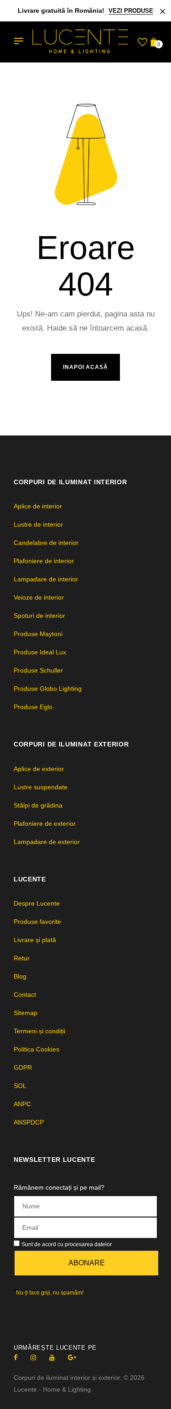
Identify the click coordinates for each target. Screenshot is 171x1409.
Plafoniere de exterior (45, 823)
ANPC (22, 1104)
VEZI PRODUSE (131, 10)
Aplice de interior (38, 506)
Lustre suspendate (40, 787)
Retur (22, 958)
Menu (21, 42)
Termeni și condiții (39, 1031)
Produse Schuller (38, 670)
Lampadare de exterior (47, 841)
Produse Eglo (33, 706)
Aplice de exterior (39, 768)
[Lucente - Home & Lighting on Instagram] (33, 1357)
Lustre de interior (38, 524)
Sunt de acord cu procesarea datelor (66, 1244)
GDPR (23, 1067)
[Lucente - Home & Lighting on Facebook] (15, 1357)
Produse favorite (37, 921)
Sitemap (25, 1012)
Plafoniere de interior (44, 561)
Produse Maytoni (38, 633)
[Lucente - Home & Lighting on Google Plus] (72, 1357)
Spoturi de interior (39, 615)
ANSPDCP (29, 1122)
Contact (25, 994)
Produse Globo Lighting (48, 688)
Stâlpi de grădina (38, 805)
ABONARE (86, 1263)
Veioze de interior (39, 597)
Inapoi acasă (86, 367)
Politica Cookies (36, 1049)
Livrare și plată (35, 939)
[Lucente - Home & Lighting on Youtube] (52, 1357)
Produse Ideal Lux (40, 652)
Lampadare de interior (46, 579)
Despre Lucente (37, 903)
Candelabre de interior (46, 542)
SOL (20, 1085)
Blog (20, 976)
